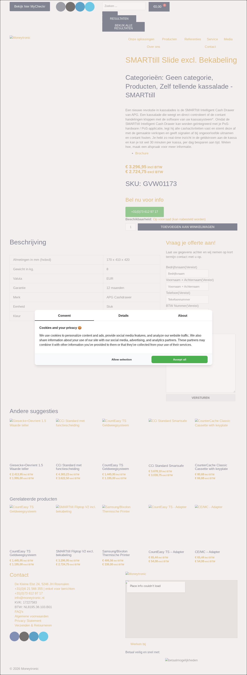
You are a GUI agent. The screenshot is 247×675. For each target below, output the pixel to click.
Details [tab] (123, 315)
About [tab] (182, 315)
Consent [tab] (64, 315)
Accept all (179, 359)
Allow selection (122, 359)
